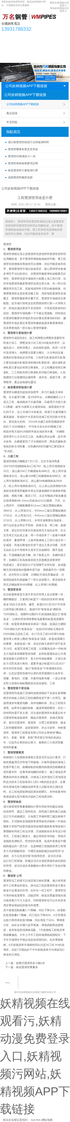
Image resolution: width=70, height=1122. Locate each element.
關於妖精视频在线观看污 (34, 51)
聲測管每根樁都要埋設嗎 (23, 163)
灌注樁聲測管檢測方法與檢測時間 (28, 142)
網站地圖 (47, 1119)
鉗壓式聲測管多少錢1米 (30, 963)
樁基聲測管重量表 (27, 967)
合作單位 (9, 51)
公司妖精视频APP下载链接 (26, 86)
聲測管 (7, 244)
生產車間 (52, 43)
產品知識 (11, 113)
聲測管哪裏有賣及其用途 (23, 149)
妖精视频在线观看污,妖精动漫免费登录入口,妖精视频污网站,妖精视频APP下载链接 (35, 1056)
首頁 (6, 35)
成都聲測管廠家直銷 (20, 177)
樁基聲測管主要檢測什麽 (23, 170)
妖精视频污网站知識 (16, 43)
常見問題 (11, 122)
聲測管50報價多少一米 (22, 156)
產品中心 (18, 35)
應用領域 (37, 43)
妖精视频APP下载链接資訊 (44, 35)
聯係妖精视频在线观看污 (18, 58)
